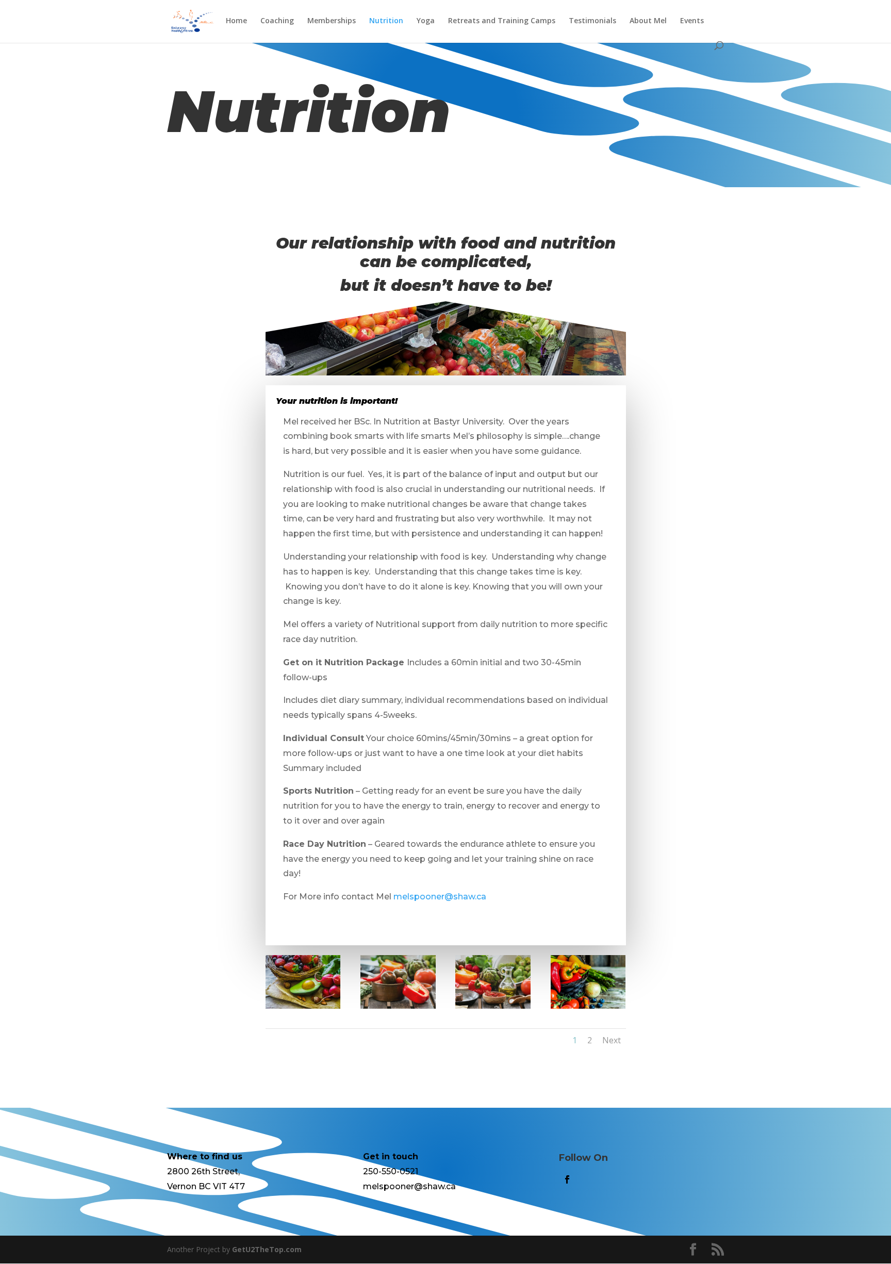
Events (692, 21)
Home (236, 21)
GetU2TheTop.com (267, 1249)
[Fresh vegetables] (398, 1006)
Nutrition (386, 21)
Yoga (426, 21)
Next (611, 1040)
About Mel (648, 21)
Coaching (277, 21)
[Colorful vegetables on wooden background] (588, 1006)
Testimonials (592, 21)
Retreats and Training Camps (501, 21)
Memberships (331, 21)
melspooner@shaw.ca (439, 896)
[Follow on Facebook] (567, 1179)
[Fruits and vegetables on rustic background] (303, 1006)
